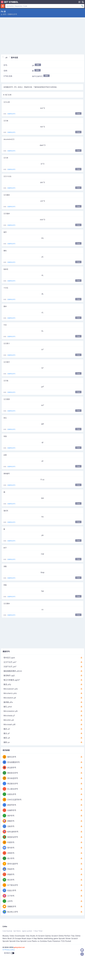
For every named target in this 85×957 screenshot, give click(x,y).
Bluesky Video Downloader (14, 936)
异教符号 (10, 821)
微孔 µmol (8, 707)
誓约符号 (10, 848)
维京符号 (10, 880)
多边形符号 (11, 767)
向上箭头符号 (12, 789)
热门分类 (8, 95)
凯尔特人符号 (12, 912)
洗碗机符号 (11, 906)
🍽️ (4, 906)
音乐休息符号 (12, 778)
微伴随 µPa (8, 702)
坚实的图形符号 (13, 762)
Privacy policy (9, 950)
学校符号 (10, 869)
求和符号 (10, 853)
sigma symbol (27, 931)
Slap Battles (38, 938)
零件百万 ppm (9, 658)
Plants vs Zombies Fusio (42, 941)
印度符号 (10, 842)
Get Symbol (11, 2)
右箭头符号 (11, 794)
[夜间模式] (82, 950)
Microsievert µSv (11, 689)
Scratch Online (57, 936)
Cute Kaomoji (7, 931)
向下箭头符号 (12, 885)
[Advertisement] (42, 36)
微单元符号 (11, 757)
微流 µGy (7, 684)
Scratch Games (44, 936)
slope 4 (30, 938)
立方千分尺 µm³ (10, 662)
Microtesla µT (9, 715)
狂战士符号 (11, 890)
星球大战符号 (12, 864)
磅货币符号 (11, 805)
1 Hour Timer (37, 931)
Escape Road (20, 938)
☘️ (4, 912)
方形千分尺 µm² (10, 666)
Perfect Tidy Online (72, 936)
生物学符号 (11, 810)
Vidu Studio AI (32, 936)
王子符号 (10, 896)
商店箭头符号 (12, 783)
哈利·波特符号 (12, 832)
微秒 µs (7, 742)
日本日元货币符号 (14, 799)
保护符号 (10, 815)
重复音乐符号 (12, 773)
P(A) (4, 858)
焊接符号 (10, 874)
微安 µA (7, 738)
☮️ (4, 896)
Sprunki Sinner (65, 938)
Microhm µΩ (9, 720)
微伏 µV (7, 729)
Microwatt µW (9, 724)
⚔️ (4, 880)
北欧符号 (10, 826)
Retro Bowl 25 (8, 938)
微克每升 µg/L (9, 675)
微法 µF (7, 733)
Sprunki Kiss (14, 941)
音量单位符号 (12, 14)
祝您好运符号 (12, 837)
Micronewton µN (10, 711)
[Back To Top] (82, 954)
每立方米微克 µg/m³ (12, 680)
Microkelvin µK (10, 698)
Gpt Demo (17, 931)
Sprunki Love (25, 941)
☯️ (4, 821)
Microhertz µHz (10, 693)
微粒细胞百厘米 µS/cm (13, 671)
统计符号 (10, 858)
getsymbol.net (19, 947)
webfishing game (51, 938)
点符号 (10, 901)
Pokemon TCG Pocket (61, 941)
